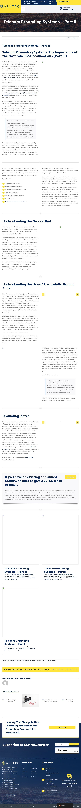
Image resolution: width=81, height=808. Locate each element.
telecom (24, 577)
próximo (75, 38)
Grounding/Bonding (28, 574)
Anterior (69, 38)
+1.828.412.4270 (52, 786)
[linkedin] (10, 795)
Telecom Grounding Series (10, 579)
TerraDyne (17, 576)
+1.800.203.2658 (50, 784)
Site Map (31, 806)
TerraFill (22, 576)
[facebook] (7, 795)
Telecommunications (9, 576)
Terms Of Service (20, 806)
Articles (11, 574)
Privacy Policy (8, 806)
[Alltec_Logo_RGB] (9, 5)
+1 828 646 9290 (68, 9)
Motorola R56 (29, 457)
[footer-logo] (10, 762)
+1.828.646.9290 (54, 779)
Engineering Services (19, 574)
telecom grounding (30, 577)
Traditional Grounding (51, 660)
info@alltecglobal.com (31, 1)
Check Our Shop (64, 1)
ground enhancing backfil (55, 577)
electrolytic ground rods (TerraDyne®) (13, 93)
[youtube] (14, 795)
